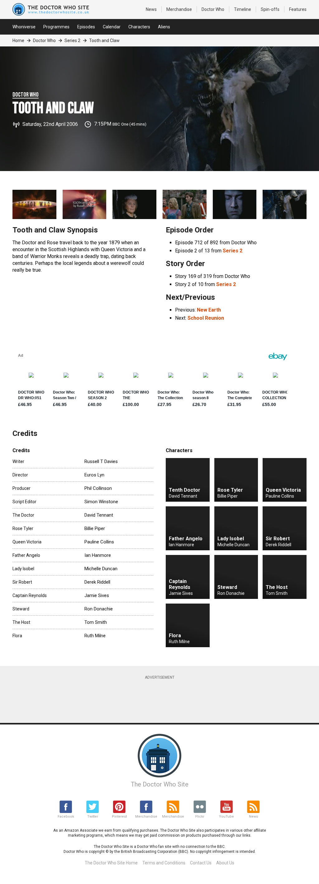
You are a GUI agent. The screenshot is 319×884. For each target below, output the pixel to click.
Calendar (112, 26)
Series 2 (72, 40)
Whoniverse (24, 26)
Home (18, 40)
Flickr (199, 817)
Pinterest (119, 817)
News (151, 9)
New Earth (209, 310)
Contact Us (201, 862)
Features (298, 9)
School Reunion (206, 318)
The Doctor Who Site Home (111, 862)
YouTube (226, 817)
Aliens (164, 26)
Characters (139, 26)
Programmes (56, 26)
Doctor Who (213, 9)
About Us (225, 862)
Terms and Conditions (163, 862)
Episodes (86, 26)
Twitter (92, 817)
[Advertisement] (163, 698)
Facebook (66, 817)
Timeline (242, 9)
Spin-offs (270, 9)
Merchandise (179, 9)
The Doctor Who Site (159, 784)
